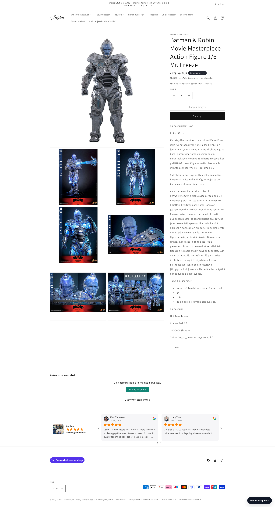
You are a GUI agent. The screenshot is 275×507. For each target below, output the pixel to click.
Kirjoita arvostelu (138, 389)
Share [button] (176, 347)
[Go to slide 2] (160, 442)
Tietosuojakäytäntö (104, 499)
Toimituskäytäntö (168, 499)
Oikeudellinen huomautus (190, 499)
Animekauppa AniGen (65, 500)
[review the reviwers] (154, 419)
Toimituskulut (189, 78)
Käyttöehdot (121, 499)
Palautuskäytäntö (150, 499)
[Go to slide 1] (157, 442)
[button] (81, 14)
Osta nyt (197, 116)
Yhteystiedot (134, 499)
